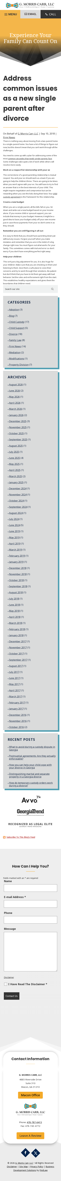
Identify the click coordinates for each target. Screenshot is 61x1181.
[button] (25, 1152)
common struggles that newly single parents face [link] (30, 158)
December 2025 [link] (17, 421)
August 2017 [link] (16, 666)
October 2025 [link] (16, 433)
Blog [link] (11, 315)
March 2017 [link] (15, 696)
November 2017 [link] (18, 647)
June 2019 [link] (14, 531)
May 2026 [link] (14, 396)
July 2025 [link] (14, 451)
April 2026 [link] (14, 402)
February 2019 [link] (17, 555)
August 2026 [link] (16, 384)
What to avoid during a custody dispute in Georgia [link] (32, 748)
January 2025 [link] (16, 482)
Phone (8, 913)
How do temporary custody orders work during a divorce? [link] (31, 784)
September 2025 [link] (18, 439)
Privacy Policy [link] (36, 1166)
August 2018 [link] (16, 592)
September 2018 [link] (18, 586)
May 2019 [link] (14, 537)
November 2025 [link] (18, 427)
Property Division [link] (19, 364)
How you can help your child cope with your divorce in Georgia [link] (30, 766)
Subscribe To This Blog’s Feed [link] (21, 837)
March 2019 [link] (15, 549)
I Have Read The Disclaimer (27, 984)
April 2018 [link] (14, 617)
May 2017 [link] (14, 684)
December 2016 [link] (17, 715)
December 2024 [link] (17, 488)
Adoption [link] (14, 309)
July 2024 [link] (14, 519)
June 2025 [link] (14, 458)
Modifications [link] (16, 358)
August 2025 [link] (16, 445)
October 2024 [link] (16, 500)
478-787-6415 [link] (34, 1122)
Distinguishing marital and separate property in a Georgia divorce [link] (29, 775)
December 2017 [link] (17, 641)
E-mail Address (15, 897)
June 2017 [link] (14, 678)
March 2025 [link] (15, 476)
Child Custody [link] (16, 322)
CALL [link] (52, 14)
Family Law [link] (15, 340)
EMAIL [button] (32, 14)
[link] (30, 7)
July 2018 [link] (14, 598)
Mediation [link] (14, 352)
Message (10, 929)
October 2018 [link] (16, 580)
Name (8, 881)
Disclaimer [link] (9, 977)
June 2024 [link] (14, 525)
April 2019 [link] (14, 543)
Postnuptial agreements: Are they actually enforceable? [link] (32, 757)
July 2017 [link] (14, 672)
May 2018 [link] (14, 610)
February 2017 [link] (17, 702)
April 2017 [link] (14, 690)
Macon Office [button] (30, 1095)
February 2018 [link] (17, 629)
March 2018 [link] (15, 623)
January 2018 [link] (16, 635)
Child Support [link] (16, 328)
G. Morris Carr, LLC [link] (28, 133)
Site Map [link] (23, 1166)
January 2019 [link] (16, 561)
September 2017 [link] (18, 659)
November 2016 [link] (18, 721)
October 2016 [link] (16, 727)
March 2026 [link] (15, 409)
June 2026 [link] (14, 390)
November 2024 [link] (18, 494)
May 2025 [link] (14, 464)
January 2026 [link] (16, 415)
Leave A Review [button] (30, 1136)
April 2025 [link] (14, 470)
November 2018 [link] (18, 574)
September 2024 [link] (18, 507)
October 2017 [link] (16, 653)
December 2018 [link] (17, 568)
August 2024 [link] (16, 513)
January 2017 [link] (16, 708)
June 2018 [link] (14, 604)
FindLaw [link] (44, 1170)
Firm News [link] (9, 137)
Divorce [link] (13, 334)
